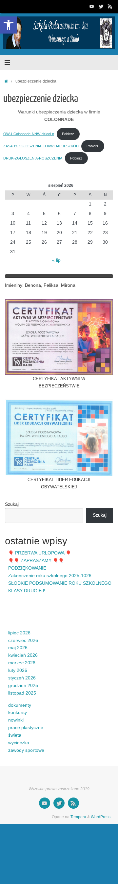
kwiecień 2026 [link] (23, 655)
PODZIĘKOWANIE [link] (27, 568)
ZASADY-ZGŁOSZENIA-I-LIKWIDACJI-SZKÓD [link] (41, 146)
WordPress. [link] (101, 817)
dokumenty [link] (19, 705)
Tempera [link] (78, 817)
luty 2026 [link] (17, 670)
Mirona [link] (68, 285)
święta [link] (14, 735)
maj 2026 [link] (18, 647)
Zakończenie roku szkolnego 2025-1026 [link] (49, 575)
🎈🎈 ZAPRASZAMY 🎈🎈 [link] (36, 560)
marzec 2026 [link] (21, 662)
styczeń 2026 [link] (22, 677)
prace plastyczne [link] (25, 727)
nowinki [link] (16, 720)
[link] (8, 25)
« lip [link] (56, 260)
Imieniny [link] (13, 285)
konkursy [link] (17, 712)
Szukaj (12, 504)
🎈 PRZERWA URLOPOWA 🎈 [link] (39, 553)
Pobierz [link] (68, 134)
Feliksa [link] (51, 285)
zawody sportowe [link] (26, 750)
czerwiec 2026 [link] (23, 640)
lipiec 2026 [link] (19, 632)
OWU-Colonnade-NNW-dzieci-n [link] (28, 134)
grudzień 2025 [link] (23, 685)
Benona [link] (33, 285)
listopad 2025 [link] (22, 693)
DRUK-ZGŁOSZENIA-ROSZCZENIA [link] (32, 158)
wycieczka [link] (18, 742)
